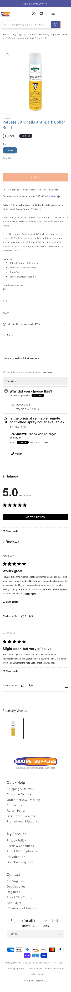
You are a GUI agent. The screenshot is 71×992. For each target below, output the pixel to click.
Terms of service (35, 968)
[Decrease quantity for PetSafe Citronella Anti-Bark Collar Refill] (7, 165)
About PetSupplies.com (23, 851)
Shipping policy (17, 968)
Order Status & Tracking (23, 800)
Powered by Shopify (41, 963)
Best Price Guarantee (21, 816)
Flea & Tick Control (20, 897)
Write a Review (35, 517)
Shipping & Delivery (20, 789)
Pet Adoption (16, 857)
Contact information (54, 968)
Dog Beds (13, 892)
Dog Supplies (18, 34)
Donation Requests (20, 862)
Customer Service (19, 794)
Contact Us (14, 805)
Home (5, 34)
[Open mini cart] (41, 13)
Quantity (7, 158)
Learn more (47, 372)
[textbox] (35, 365)
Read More (30, 593)
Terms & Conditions (20, 846)
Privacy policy (59, 963)
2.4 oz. (10, 150)
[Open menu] (53, 13)
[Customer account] (34, 13)
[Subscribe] (60, 934)
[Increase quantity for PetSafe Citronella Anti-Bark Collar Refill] (23, 165)
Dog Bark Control (59, 34)
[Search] (55, 24)
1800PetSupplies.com (22, 963)
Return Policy (16, 810)
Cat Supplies (15, 881)
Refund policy (37, 974)
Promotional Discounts (23, 821)
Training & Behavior (38, 34)
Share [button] (10, 335)
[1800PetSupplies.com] (5, 14)
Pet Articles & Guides (21, 908)
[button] (35, 324)
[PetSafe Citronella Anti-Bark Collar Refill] (13, 728)
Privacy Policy (16, 840)
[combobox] (31, 24)
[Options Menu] (47, 442)
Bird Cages (14, 903)
